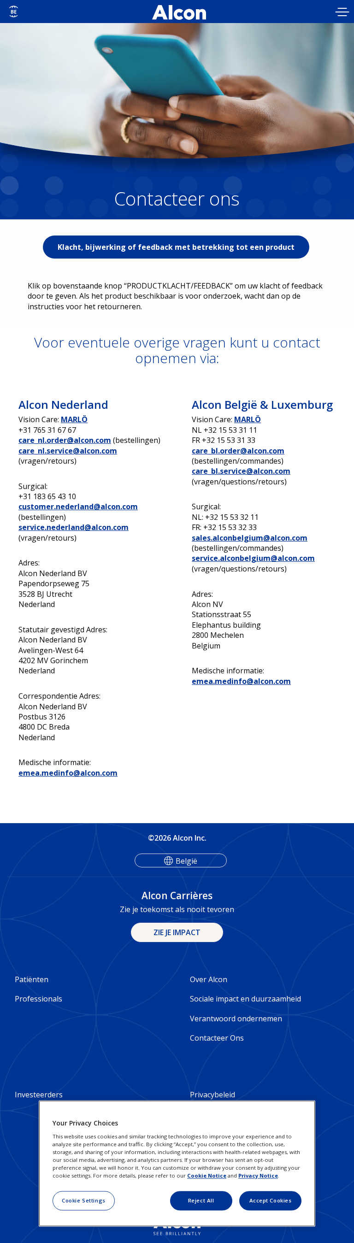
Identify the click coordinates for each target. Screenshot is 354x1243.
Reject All (201, 1200)
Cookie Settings (84, 1200)
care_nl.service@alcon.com (67, 451)
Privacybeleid (212, 1095)
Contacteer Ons (217, 1038)
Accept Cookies (270, 1200)
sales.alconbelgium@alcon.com (249, 538)
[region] (177, 1164)
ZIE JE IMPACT (177, 932)
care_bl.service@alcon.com (241, 471)
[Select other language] (14, 11)
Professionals (38, 999)
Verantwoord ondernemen (236, 1018)
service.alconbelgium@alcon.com (253, 558)
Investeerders (39, 1095)
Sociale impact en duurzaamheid (245, 999)
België (186, 861)
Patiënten (31, 979)
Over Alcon (208, 979)
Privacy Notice (258, 1175)
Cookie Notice (206, 1175)
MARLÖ (74, 419)
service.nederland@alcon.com (73, 527)
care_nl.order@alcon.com (64, 440)
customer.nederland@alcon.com (78, 506)
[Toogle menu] (342, 13)
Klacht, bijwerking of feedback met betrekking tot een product (176, 247)
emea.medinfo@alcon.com (68, 773)
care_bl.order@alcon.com (238, 451)
